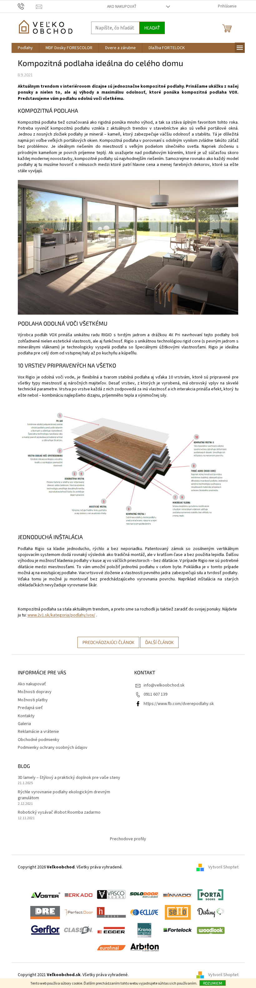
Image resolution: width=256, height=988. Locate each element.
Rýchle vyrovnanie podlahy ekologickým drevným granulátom (64, 795)
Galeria (24, 724)
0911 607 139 (155, 694)
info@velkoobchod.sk (164, 685)
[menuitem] (25, 48)
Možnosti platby (33, 700)
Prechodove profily (128, 839)
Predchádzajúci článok (108, 642)
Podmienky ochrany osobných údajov (52, 747)
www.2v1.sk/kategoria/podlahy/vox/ (61, 615)
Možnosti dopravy (35, 692)
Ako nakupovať (121, 6)
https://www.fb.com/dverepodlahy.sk (179, 704)
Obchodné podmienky (38, 740)
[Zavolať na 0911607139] (27, 6)
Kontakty (26, 716)
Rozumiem (212, 983)
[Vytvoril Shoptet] (202, 975)
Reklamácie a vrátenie (38, 731)
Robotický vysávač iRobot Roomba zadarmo (59, 813)
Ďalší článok (159, 642)
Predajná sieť (30, 708)
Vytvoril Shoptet (223, 867)
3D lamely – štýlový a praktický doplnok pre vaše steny (69, 778)
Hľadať (152, 27)
